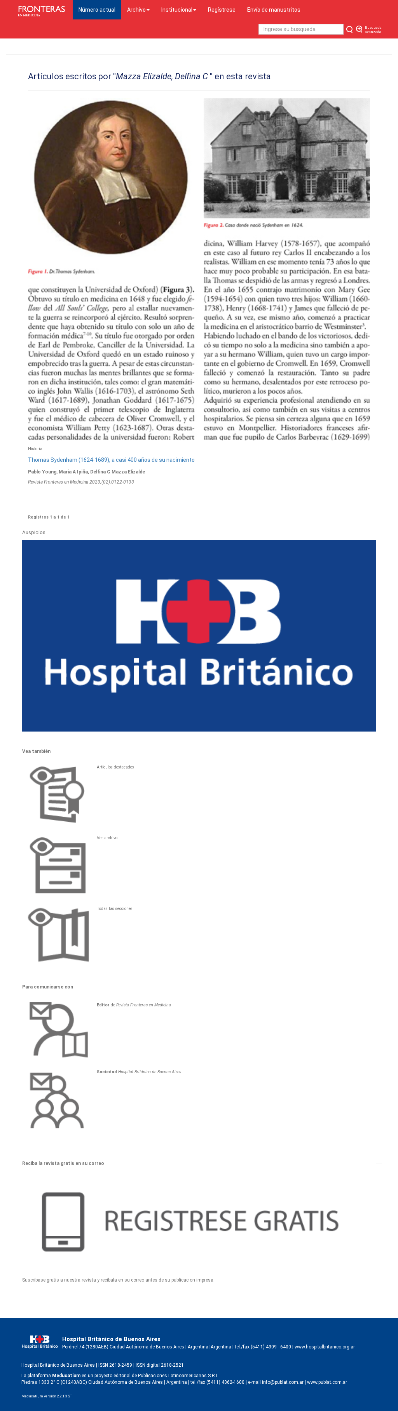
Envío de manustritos (273, 10)
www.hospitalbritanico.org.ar (325, 1347)
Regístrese (222, 10)
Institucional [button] (176, 10)
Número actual (100, 9)
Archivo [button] (136, 10)
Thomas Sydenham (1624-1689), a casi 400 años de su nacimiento (111, 460)
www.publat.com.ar (326, 1382)
